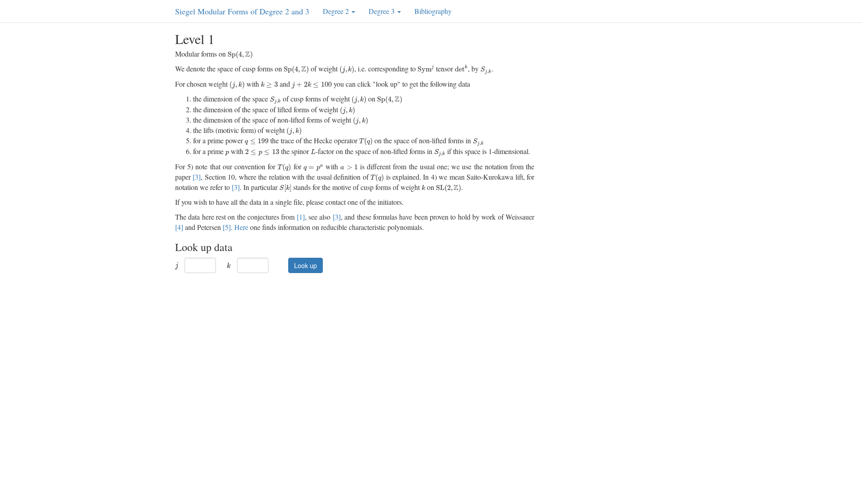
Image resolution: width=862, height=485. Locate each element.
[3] (197, 176)
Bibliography (433, 11)
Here (241, 227)
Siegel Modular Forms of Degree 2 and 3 (242, 11)
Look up (305, 265)
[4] (179, 227)
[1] (301, 216)
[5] (227, 227)
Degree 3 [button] (382, 11)
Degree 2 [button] (337, 11)
